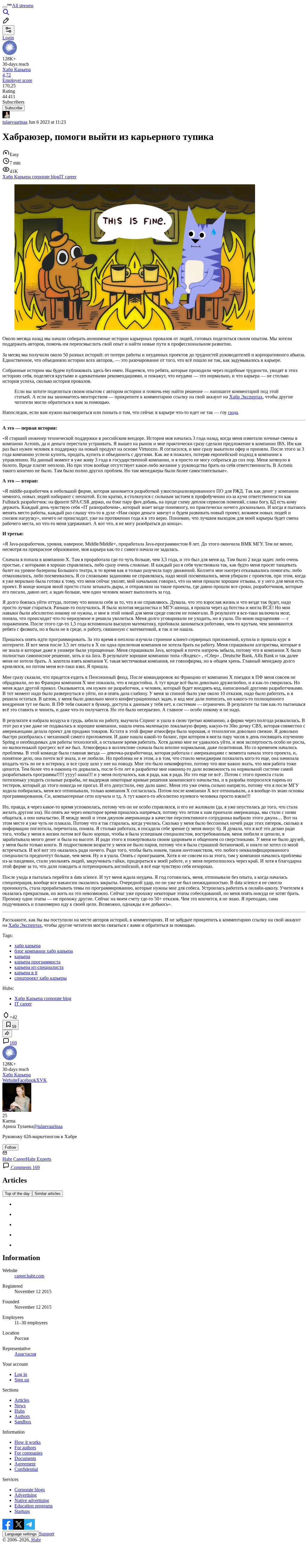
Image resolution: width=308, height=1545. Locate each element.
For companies (28, 1453)
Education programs (33, 1505)
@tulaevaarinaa (48, 1126)
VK (43, 1080)
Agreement (24, 1463)
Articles (21, 1400)
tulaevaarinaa (14, 122)
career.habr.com (29, 1275)
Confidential (26, 1469)
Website (9, 1080)
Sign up (21, 1379)
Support (46, 1533)
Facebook (26, 1080)
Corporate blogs (29, 1489)
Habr (35, 1539)
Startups (22, 1511)
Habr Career (14, 1159)
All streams (22, 5)
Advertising (25, 1495)
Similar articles (47, 1193)
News (20, 1405)
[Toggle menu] (4, 7)
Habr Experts (38, 1159)
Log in (20, 1374)
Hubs (19, 1410)
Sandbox (22, 1421)
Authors (22, 1416)
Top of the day (17, 1193)
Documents (25, 1458)
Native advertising (31, 1500)
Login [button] (8, 37)
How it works (27, 1442)
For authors (25, 1447)
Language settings (21, 1534)
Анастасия (25, 1353)
